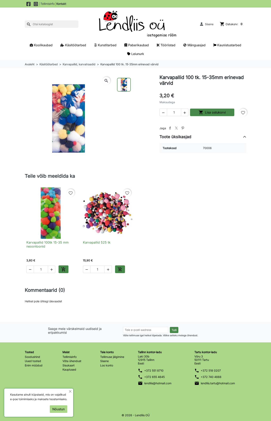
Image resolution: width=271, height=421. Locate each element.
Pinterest (182, 128)
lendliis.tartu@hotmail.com (218, 383)
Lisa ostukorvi (212, 112)
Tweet (176, 128)
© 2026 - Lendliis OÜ (136, 415)
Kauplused (69, 369)
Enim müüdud (33, 365)
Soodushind (32, 356)
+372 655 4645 (154, 377)
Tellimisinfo (47, 3)
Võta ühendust (71, 361)
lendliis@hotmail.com (157, 383)
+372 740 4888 (211, 377)
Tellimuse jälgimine (112, 356)
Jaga (170, 128)
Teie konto (107, 352)
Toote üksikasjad (175, 136)
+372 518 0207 (211, 370)
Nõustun (58, 409)
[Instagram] (36, 4)
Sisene (104, 361)
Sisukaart (68, 365)
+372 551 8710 (153, 370)
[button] (206, 24)
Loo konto (106, 365)
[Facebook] (28, 4)
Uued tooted (33, 361)
